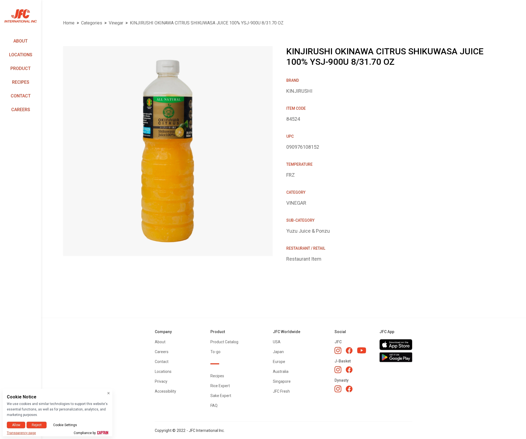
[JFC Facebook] (349, 350)
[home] (20, 16)
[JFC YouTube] (361, 350)
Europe (279, 361)
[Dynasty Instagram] (338, 388)
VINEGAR (116, 23)
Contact (21, 96)
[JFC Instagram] (338, 350)
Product (20, 68)
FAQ (214, 405)
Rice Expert (220, 386)
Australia (280, 371)
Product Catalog (224, 342)
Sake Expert (220, 395)
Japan (278, 352)
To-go (215, 352)
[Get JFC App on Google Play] (395, 357)
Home (69, 23)
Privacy (161, 381)
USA (277, 342)
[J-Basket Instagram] (338, 369)
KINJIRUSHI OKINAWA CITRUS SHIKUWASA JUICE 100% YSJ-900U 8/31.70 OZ (207, 23)
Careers (20, 109)
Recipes (20, 82)
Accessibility (165, 391)
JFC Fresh (281, 391)
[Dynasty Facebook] (349, 388)
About (20, 41)
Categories (91, 23)
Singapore (282, 381)
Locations (20, 54)
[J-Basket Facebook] (349, 369)
